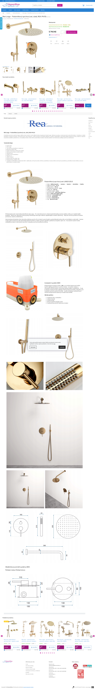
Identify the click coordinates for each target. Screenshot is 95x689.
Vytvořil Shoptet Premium (80, 687)
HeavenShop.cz (52, 674)
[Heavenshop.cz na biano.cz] (82, 674)
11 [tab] (52, 111)
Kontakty (27, 672)
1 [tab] (32, 111)
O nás (27, 664)
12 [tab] (54, 111)
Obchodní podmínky (51, 1)
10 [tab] (50, 111)
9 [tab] (48, 111)
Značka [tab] (15, 113)
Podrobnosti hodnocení (18, 18)
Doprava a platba (40, 1)
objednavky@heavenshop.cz (55, 665)
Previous (1, 94)
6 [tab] (42, 111)
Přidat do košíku (72, 32)
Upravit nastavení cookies (28, 687)
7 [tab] (44, 111)
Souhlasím (62, 347)
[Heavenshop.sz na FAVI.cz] (77, 666)
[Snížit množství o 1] (65, 33)
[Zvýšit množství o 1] (65, 31)
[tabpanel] (12, 94)
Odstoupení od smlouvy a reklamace (33, 670)
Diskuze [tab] (10, 113)
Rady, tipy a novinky (29, 674)
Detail (88, 105)
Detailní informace (52, 37)
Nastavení (33, 347)
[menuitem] (4, 10)
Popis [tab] (5, 113)
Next (93, 94)
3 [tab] (36, 111)
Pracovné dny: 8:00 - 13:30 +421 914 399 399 (57, 668)
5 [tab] (40, 111)
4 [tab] (38, 111)
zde (54, 344)
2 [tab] (34, 111)
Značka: (26, 18)
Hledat (59, 5)
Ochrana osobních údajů (30, 669)
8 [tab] (46, 111)
